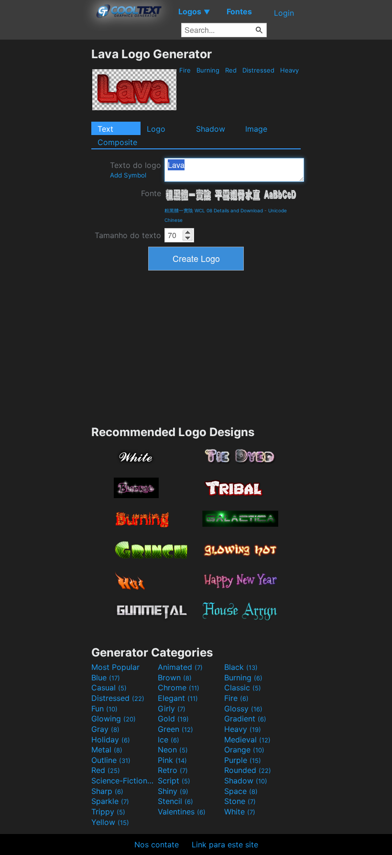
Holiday (110, 739)
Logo (156, 129)
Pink (172, 760)
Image (256, 129)
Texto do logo (135, 169)
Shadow (210, 129)
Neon (173, 749)
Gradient (245, 718)
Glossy (243, 708)
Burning (208, 70)
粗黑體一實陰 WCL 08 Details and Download (213, 210)
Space (241, 791)
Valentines (182, 811)
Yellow (110, 822)
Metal (106, 749)
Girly (171, 708)
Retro (173, 770)
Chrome (178, 687)
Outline (111, 760)
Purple (242, 760)
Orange (244, 749)
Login (284, 13)
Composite (117, 142)
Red (231, 70)
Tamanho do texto (128, 235)
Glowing (113, 718)
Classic (242, 687)
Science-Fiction (123, 780)
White (239, 811)
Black (241, 667)
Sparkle (110, 801)
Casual (109, 687)
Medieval (247, 739)
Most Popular (115, 667)
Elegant (178, 698)
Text (105, 129)
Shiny (173, 791)
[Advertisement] (45, 190)
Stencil (175, 801)
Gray (105, 729)
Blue (105, 677)
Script (174, 780)
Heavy (289, 70)
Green (175, 729)
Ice (168, 739)
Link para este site (225, 844)
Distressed (258, 70)
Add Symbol (128, 175)
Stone (240, 801)
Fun (104, 708)
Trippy (108, 811)
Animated (180, 667)
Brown (175, 677)
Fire (185, 70)
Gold (173, 718)
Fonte (151, 193)
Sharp (107, 791)
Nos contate (156, 844)
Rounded (247, 770)
